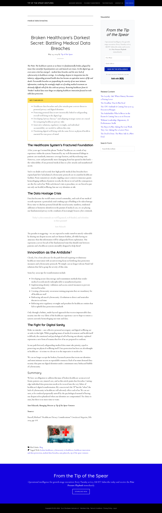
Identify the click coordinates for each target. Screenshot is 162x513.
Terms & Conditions (96, 508)
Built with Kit (117, 78)
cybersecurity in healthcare (64, 450)
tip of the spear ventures (79, 453)
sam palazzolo (65, 453)
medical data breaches (51, 453)
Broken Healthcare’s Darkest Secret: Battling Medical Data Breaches (60, 43)
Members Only (84, 508)
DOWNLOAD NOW (81, 491)
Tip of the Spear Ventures (41, 3)
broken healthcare (46, 450)
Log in (115, 508)
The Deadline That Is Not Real (113, 103)
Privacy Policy (107, 508)
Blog (41, 447)
